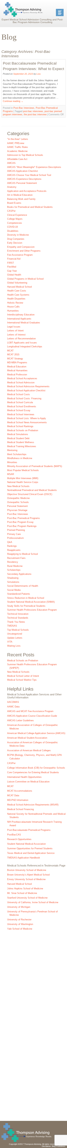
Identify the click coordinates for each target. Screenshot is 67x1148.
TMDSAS (12, 625)
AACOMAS (13, 702)
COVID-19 (12, 227)
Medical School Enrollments (21, 406)
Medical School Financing (20, 809)
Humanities (13, 310)
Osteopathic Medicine (18, 498)
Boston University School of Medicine (26, 870)
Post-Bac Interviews (23, 108)
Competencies (14, 223)
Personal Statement (17, 506)
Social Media (14, 590)
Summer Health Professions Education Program (32, 609)
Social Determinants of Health (22, 586)
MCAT (10, 350)
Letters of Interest (16, 334)
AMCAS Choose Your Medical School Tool (29, 175)
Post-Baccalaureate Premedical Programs (29, 830)
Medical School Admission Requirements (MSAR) (32, 804)
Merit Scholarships (16, 454)
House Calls (13, 306)
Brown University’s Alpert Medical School (28, 874)
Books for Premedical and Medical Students (30, 207)
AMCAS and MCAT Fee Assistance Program (30, 711)
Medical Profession (17, 374)
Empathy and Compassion (20, 247)
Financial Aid (13, 258)
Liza (38, 74)
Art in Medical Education (20, 195)
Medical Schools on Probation (22, 430)
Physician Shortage (17, 510)
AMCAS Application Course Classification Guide (32, 716)
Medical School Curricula (20, 402)
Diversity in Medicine (18, 235)
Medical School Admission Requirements (28, 386)
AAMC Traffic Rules (17, 147)
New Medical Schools (18, 486)
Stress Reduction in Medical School (25, 598)
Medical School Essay (18, 410)
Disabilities (12, 231)
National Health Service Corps (22, 482)
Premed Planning (16, 530)
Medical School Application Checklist (26, 390)
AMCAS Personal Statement (22, 183)
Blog (9, 37)
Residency (12, 562)
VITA (9, 641)
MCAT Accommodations (19, 791)
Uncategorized (14, 633)
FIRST (10, 263)
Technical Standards (17, 617)
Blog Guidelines (58, 1146)
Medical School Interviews (20, 414)
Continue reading (13, 101)
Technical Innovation (17, 614)
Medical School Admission (20, 382)
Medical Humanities (17, 370)
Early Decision (14, 242)
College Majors (15, 219)
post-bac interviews (33, 111)
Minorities (12, 462)
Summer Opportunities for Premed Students (30, 848)
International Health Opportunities (24, 777)
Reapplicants (14, 550)
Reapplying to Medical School (22, 554)
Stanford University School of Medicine (27, 897)
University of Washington (20, 924)
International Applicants (19, 318)
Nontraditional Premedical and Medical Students (32, 490)
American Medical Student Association (27, 737)
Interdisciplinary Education (20, 314)
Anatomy (11, 187)
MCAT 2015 (13, 354)
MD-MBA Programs (17, 362)
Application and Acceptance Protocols (26, 191)
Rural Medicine (15, 566)
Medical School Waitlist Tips (22, 680)
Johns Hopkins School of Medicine (25, 888)
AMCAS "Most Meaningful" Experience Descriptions (34, 167)
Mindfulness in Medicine (19, 458)
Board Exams (14, 203)
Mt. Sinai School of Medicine (22, 893)
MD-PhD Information (17, 800)
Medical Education (16, 366)
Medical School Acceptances (22, 378)
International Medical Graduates (23, 322)
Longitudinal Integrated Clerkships (24, 346)
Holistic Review (15, 302)
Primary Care (14, 534)
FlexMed (11, 266)
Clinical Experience (17, 215)
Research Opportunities (19, 839)
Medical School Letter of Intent (23, 676)
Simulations (13, 582)
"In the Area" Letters (17, 139)
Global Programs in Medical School (25, 278)
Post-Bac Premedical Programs (23, 518)
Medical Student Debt (18, 438)
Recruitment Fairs (16, 558)
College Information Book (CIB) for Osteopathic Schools (36, 767)
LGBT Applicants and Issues (22, 342)
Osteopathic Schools (18, 502)
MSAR (10, 474)
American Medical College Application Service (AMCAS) (36, 733)
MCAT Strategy (15, 358)
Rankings (12, 546)
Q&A (9, 542)
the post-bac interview (35, 114)
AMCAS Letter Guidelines (20, 720)
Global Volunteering (17, 282)
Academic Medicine (17, 151)
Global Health (14, 274)
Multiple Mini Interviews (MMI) (22, 478)
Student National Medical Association (26, 844)
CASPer (11, 211)
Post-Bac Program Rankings (22, 526)
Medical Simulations (17, 434)
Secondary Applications (19, 574)
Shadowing (12, 578)
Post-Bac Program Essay (20, 522)
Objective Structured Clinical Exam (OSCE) (29, 494)
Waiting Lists (14, 645)
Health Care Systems (18, 294)
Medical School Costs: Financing (24, 398)
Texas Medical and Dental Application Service (30, 853)
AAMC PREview (15, 143)
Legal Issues (13, 326)
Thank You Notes (16, 622)
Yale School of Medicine (19, 928)
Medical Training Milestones (21, 446)
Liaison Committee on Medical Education (28, 781)
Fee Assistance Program (20, 255)
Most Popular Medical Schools (23, 470)
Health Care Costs (16, 290)
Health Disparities (16, 298)
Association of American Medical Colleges (29, 750)
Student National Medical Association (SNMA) (31, 602)
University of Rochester (19, 919)
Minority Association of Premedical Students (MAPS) (34, 466)
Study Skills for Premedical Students (26, 606)
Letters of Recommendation (21, 338)
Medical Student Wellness (20, 442)
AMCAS (11, 163)
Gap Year (12, 270)
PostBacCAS (14, 834)
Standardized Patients (18, 594)
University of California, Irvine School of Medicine (32, 902)
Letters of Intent (15, 330)
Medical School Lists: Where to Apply (26, 418)
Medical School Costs (18, 394)
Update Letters (14, 637)
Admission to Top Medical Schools (25, 155)
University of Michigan (18, 907)
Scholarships (14, 570)
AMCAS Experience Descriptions (24, 179)
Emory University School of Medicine (26, 879)
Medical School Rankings (20, 426)
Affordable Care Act (17, 159)
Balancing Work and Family (21, 199)
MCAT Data (13, 795)
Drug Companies (15, 239)
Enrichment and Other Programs (24, 250)
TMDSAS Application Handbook (23, 857)
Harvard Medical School (19, 286)
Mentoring (12, 450)
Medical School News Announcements (27, 422)
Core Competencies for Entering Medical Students (33, 772)
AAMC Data (13, 706)
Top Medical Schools (18, 630)
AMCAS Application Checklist (22, 171)
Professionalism (15, 538)
